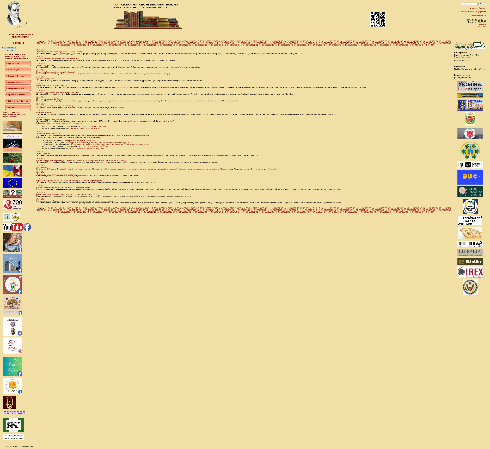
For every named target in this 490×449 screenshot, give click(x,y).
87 (235, 41)
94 (251, 41)
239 (293, 43)
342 (225, 45)
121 (331, 41)
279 (421, 43)
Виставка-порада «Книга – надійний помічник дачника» (57, 92)
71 (199, 41)
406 (429, 45)
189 (134, 43)
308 (116, 45)
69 (194, 41)
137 (382, 41)
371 (317, 45)
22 (86, 41)
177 (95, 43)
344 (231, 45)
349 (247, 45)
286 (443, 43)
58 (169, 41)
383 (355, 45)
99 (263, 41)
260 (360, 43)
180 (105, 43)
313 (132, 45)
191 (140, 43)
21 (84, 41)
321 (158, 45)
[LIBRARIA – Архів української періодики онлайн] (470, 256)
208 (194, 43)
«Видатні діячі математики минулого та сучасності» (56, 174)
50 (150, 41)
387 (368, 45)
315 (138, 45)
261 (363, 43)
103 (275, 41)
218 (226, 43)
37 (120, 41)
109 (294, 41)
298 (84, 45)
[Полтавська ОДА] (470, 110)
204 (182, 43)
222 (239, 43)
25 (93, 41)
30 (104, 41)
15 (70, 41)
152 (430, 41)
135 (376, 41)
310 (123, 45)
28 (100, 41)
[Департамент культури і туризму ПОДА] (470, 125)
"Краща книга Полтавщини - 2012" (49, 134)
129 (357, 41)
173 (83, 43)
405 (426, 45)
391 (381, 45)
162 (48, 43)
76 (210, 41)
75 (208, 41)
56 (164, 41)
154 (436, 41)
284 (437, 43)
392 (384, 45)
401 (413, 45)
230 (264, 43)
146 (411, 41)
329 (183, 45)
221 (236, 43)
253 (338, 43)
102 (272, 41)
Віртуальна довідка (478, 15)
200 (169, 43)
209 (198, 43)
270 (392, 43)
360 (282, 45)
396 (397, 45)
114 (309, 41)
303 (100, 45)
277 (414, 43)
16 (72, 41)
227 (255, 43)
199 (166, 43)
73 (203, 41)
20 (81, 41)
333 (196, 45)
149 (420, 41)
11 (61, 41)
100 (265, 41)
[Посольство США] (470, 294)
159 (38, 43)
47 (143, 41)
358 (276, 45)
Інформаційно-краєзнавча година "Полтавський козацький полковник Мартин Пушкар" (69, 181)
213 (210, 43)
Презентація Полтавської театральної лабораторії (55, 72)
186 (124, 43)
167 (64, 43)
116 (316, 41)
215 (217, 43)
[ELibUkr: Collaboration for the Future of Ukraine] (470, 264)
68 (192, 41)
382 (352, 45)
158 (449, 41)
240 (296, 43)
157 (446, 41)
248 (322, 43)
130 (360, 41)
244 (309, 43)
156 (443, 41)
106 (285, 41)
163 (51, 43)
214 (213, 43)
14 (68, 41)
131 (363, 41)
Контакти (482, 24)
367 (304, 45)
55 (162, 41)
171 (76, 43)
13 (65, 41)
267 (382, 43)
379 (343, 45)
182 (111, 43)
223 (242, 43)
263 (370, 43)
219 (229, 43)
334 (199, 45)
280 (424, 43)
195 (153, 43)
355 (266, 45)
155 (439, 41)
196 (156, 43)
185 (121, 43)
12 (63, 41)
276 (411, 43)
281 (427, 43)
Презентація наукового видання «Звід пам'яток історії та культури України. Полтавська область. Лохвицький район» (81, 160)
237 (287, 43)
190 (137, 43)
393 (387, 45)
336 (205, 45)
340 (218, 45)
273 (402, 43)
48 (146, 41)
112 (303, 41)
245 (312, 43)
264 (373, 43)
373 (323, 45)
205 (185, 43)
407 (432, 45)
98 (261, 41)
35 (116, 41)
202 (175, 43)
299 (88, 45)
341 (221, 45)
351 (253, 45)
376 (333, 45)
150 (423, 41)
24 (91, 41)
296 (78, 45)
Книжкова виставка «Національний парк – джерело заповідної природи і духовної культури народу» (75, 201)
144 (404, 41)
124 (341, 41)
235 (280, 43)
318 (148, 45)
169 (70, 43)
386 (365, 45)
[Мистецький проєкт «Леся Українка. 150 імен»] (470, 197)
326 (174, 45)
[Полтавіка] (9, 409)
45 (139, 41)
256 (347, 43)
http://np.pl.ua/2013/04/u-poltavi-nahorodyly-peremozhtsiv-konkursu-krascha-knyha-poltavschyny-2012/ (111, 145)
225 (248, 43)
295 (75, 45)
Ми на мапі (482, 26)
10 (59, 41)
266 (379, 43)
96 (256, 41)
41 (130, 41)
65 (185, 41)
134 (372, 41)
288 (449, 43)
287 (446, 43)
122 (334, 41)
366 (301, 45)
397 (400, 45)
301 (94, 45)
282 (430, 43)
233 (274, 43)
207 (191, 43)
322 (161, 45)
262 (366, 43)
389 (374, 45)
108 (291, 41)
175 (89, 43)
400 (410, 45)
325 (170, 45)
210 (201, 43)
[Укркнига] (470, 224)
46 (141, 41)
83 (226, 41)
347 (241, 45)
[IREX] (470, 277)
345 (234, 45)
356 (269, 45)
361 (285, 45)
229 (261, 43)
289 (56, 45)
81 (222, 41)
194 (150, 43)
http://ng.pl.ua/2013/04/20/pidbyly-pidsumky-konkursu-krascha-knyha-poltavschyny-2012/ (99, 143)
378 (339, 45)
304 (103, 45)
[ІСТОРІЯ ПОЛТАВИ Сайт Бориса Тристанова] (13, 439)
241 (299, 43)
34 (114, 41)
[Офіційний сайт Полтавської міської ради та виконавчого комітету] (470, 139)
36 (118, 41)
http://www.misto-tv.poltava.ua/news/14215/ (88, 148)
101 (269, 41)
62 (178, 41)
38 (123, 41)
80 (219, 41)
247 (319, 43)
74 (205, 41)
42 (132, 41)
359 (279, 45)
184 (118, 43)
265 (376, 43)
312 (129, 45)
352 (256, 45)
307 (113, 45)
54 (160, 41)
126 (347, 41)
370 (314, 45)
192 (143, 43)
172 (79, 43)
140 (392, 41)
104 (278, 41)
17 (75, 41)
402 (416, 45)
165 (57, 43)
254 (341, 43)
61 (176, 41)
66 (187, 41)
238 (290, 43)
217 (223, 43)
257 (351, 43)
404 (422, 45)
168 (67, 43)
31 (107, 41)
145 (408, 41)
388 (371, 45)
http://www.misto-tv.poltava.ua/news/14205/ (86, 128)
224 (245, 43)
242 (303, 43)
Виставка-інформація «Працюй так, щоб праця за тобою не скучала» (63, 187)
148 (417, 41)
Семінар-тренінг (42, 167)
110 (297, 41)
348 (244, 45)
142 (398, 41)
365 (298, 45)
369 (311, 45)
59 (171, 41)
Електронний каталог (478, 8)
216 (220, 43)
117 (319, 41)
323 (164, 45)
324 (167, 45)
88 (238, 41)
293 (68, 45)
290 (59, 45)
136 (379, 41)
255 (344, 43)
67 (189, 41)
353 (260, 45)
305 (107, 45)
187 (127, 43)
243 (306, 43)
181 (108, 43)
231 (268, 43)
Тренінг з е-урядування (45, 65)
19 (79, 41)
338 (212, 45)
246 (315, 43)
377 (336, 45)
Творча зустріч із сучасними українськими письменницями (59, 52)
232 (271, 43)
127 (350, 41)
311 (126, 45)
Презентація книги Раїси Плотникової (50, 119)
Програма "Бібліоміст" (44, 113)
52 (155, 41)
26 (95, 41)
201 (172, 43)
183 (115, 43)
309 (119, 45)
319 (151, 45)
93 (249, 41)
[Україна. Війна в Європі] (470, 91)
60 (173, 41)
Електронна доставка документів (473, 12)
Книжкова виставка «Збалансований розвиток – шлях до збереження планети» (66, 194)
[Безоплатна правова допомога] (13, 431)
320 (154, 45)
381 (349, 45)
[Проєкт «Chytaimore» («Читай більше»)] (470, 247)
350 (250, 45)
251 (331, 43)
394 (390, 45)
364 (295, 45)
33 (111, 41)
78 (215, 41)
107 (288, 41)
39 (125, 41)
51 (153, 41)
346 (237, 45)
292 (65, 45)
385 (362, 45)
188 (131, 43)
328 (180, 45)
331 (189, 45)
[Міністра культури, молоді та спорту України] (470, 97)
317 (145, 45)
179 (102, 43)
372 (320, 45)
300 (91, 45)
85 (231, 41)
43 (134, 41)
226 (252, 43)
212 (207, 43)
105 (281, 41)
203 (178, 43)
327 (177, 45)
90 (242, 41)
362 (288, 45)
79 (217, 41)
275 (408, 43)
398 (403, 45)
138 (385, 41)
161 (44, 43)
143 (401, 41)
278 (417, 43)
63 (180, 41)
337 (209, 45)
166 (60, 43)
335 (202, 45)
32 (109, 41)
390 (378, 45)
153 (433, 41)
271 (395, 43)
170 (73, 43)
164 (54, 43)
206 (188, 43)
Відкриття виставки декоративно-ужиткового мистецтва (57, 59)
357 (272, 45)
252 (335, 43)
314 (135, 45)
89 (240, 41)
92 (247, 41)
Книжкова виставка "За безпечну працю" (52, 86)
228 (258, 43)
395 (394, 45)
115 (312, 41)
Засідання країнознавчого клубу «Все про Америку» (56, 106)
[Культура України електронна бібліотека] (470, 239)
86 (233, 41)
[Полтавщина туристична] (470, 158)
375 (330, 45)
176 (92, 43)
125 (344, 41)
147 (414, 41)
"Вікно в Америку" (43, 154)
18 (77, 41)
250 (328, 43)
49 (148, 41)
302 (97, 45)
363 (292, 45)
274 (405, 43)
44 (137, 41)
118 (322, 41)
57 (166, 41)
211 (204, 43)
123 (337, 41)
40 (127, 41)
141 (395, 41)
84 (228, 41)
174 (86, 43)
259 (357, 43)
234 (277, 43)
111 (300, 41)
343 (228, 45)
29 (102, 41)
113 (306, 41)
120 (328, 41)
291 (62, 45)
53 (157, 41)
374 (327, 45)
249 (325, 43)
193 (146, 43)
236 (284, 43)
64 (182, 41)
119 (325, 41)
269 (389, 43)
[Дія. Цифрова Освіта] (470, 168)
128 (353, 41)
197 (159, 43)
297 (81, 45)
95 (254, 41)
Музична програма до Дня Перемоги (50, 99)
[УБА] (470, 214)
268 (386, 43)
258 (354, 43)
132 (366, 41)
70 (196, 41)
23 (88, 41)
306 (110, 45)
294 (72, 45)
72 (201, 41)
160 (41, 43)
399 (406, 45)
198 (162, 43)
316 (142, 45)
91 (245, 41)
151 (427, 41)
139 (388, 41)
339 (215, 45)
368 (308, 45)
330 (186, 45)
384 (359, 45)
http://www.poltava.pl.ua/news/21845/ (81, 141)
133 (369, 41)
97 (258, 41)
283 (433, 43)
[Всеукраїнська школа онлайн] (470, 184)
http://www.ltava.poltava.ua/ (97, 126)
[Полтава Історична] (14, 414)
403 (419, 45)
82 (224, 41)
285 (440, 43)
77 (212, 41)
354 (263, 45)
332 (193, 45)
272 (398, 43)
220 (232, 43)
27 (98, 41)
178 (99, 43)
